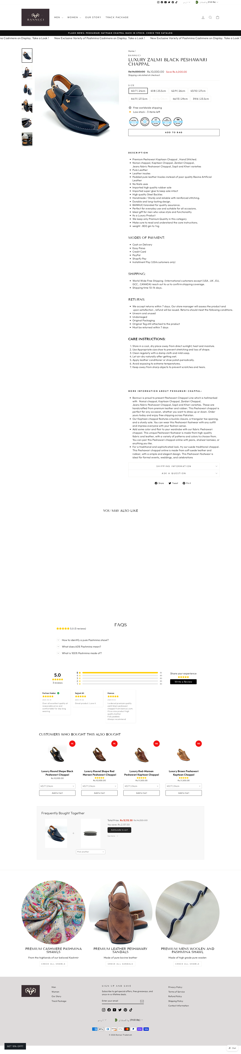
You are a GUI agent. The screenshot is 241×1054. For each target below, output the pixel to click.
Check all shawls (187, 964)
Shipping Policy (175, 1001)
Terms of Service (176, 991)
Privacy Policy (175, 987)
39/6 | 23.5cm (201, 98)
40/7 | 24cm (138, 90)
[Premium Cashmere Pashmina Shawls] (53, 912)
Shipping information (173, 466)
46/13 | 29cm (180, 98)
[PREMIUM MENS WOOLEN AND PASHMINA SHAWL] (188, 912)
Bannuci (134, 55)
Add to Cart (57, 793)
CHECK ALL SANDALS (120, 964)
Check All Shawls (53, 964)
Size (131, 85)
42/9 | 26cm (178, 90)
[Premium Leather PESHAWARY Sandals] (121, 912)
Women (73, 17)
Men (57, 17)
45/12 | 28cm (160, 98)
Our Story (93, 17)
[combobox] (57, 786)
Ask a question (174, 473)
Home (131, 51)
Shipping (132, 75)
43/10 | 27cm (198, 90)
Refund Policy (175, 996)
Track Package (117, 17)
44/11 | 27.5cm (139, 98)
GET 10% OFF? (15, 1046)
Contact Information (178, 1005)
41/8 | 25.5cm (158, 90)
